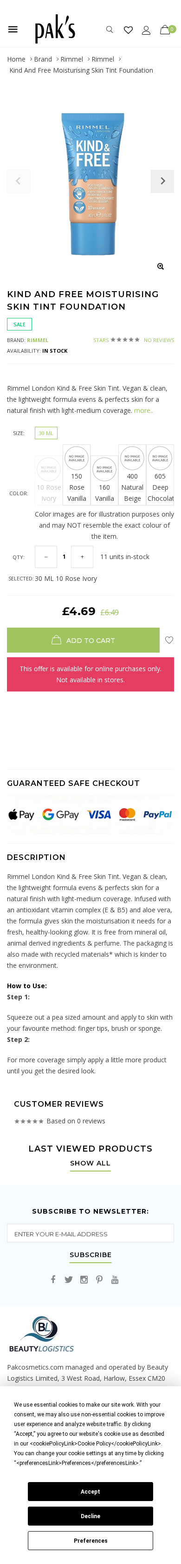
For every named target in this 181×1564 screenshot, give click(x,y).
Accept (90, 1492)
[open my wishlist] (128, 30)
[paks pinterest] (99, 1280)
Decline (90, 1516)
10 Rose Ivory (49, 493)
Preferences (91, 1541)
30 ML (46, 433)
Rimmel (71, 59)
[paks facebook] (53, 1280)
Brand (43, 59)
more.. (142, 410)
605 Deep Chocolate (161, 487)
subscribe (91, 1255)
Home (16, 59)
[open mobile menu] (13, 29)
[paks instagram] (84, 1280)
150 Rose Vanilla (76, 487)
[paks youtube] (115, 1280)
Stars (133, 339)
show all (90, 1163)
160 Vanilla (104, 493)
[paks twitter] (69, 1280)
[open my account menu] (146, 30)
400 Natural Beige (132, 487)
